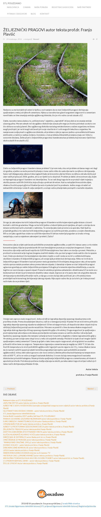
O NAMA (27, 7)
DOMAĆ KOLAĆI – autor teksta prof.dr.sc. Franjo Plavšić (26, 445)
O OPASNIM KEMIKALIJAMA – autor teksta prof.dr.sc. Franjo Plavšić (31, 461)
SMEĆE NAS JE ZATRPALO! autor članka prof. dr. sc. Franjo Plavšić (30, 437)
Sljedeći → (91, 389)
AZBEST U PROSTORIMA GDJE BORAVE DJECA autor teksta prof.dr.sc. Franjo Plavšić (38, 426)
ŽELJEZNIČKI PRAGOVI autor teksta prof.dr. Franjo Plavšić (27, 429)
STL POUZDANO (12, 3)
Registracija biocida (87, 506)
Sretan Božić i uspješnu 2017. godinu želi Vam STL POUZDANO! (29, 416)
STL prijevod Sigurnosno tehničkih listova (59, 506)
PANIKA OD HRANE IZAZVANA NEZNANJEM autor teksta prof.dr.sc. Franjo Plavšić (37, 419)
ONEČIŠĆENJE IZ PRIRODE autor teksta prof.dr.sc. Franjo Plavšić (29, 440)
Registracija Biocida (62, 7)
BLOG (33, 14)
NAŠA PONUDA (41, 7)
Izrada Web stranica (71, 503)
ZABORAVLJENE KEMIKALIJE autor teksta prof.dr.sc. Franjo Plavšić (31, 447)
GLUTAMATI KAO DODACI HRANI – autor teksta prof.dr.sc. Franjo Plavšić (33, 411)
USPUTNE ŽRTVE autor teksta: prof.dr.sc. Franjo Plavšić (26, 403)
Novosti (36, 39)
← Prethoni (9, 389)
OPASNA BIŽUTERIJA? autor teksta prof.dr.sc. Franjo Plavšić (28, 424)
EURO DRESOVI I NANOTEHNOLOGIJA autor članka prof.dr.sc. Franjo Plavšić (35, 421)
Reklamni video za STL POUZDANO (17, 400)
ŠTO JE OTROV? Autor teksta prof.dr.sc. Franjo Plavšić (25, 463)
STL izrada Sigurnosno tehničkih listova (19, 413)
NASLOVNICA (13, 7)
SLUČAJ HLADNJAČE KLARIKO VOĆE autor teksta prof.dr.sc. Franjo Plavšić (34, 434)
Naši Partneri (84, 7)
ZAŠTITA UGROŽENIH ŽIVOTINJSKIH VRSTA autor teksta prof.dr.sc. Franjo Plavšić (38, 432)
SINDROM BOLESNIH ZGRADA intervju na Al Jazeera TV (26, 453)
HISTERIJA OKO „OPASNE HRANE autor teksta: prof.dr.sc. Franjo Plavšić (34, 455)
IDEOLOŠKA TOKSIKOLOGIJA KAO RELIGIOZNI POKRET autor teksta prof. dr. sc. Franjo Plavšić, (43, 458)
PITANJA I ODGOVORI (17, 14)
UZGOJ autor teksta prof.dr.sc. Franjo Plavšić (21, 450)
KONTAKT (44, 14)
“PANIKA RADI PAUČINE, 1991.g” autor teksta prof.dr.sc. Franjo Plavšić (32, 442)
